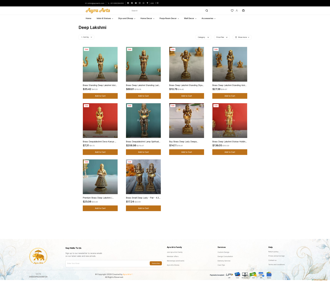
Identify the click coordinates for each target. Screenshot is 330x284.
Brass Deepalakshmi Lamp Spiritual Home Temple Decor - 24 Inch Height (142, 141)
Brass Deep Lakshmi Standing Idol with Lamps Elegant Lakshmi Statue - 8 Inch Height (229, 85)
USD (152, 3)
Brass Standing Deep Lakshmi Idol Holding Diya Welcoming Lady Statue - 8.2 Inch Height (99, 85)
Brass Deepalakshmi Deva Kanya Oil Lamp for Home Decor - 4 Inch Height (100, 141)
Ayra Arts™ (128, 274)
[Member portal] (237, 10)
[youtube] (136, 3)
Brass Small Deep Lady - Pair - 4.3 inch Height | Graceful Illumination (142, 197)
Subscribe (156, 263)
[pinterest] (132, 3)
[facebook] (128, 3)
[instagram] (140, 3)
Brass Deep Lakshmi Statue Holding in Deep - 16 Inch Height (229, 141)
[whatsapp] (143, 3)
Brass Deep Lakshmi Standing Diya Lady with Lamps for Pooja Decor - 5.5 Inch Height (186, 85)
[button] (232, 10)
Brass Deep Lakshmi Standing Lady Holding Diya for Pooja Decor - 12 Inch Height (143, 85)
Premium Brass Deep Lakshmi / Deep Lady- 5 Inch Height (97, 197)
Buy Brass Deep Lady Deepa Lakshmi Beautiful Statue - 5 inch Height (185, 141)
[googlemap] (147, 3)
